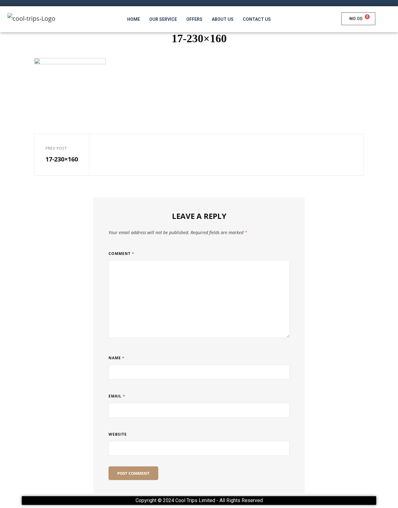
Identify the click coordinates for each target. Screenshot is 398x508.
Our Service (163, 19)
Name (117, 358)
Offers (194, 19)
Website (118, 434)
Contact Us (257, 19)
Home (133, 19)
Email (117, 396)
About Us (223, 19)
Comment (121, 253)
